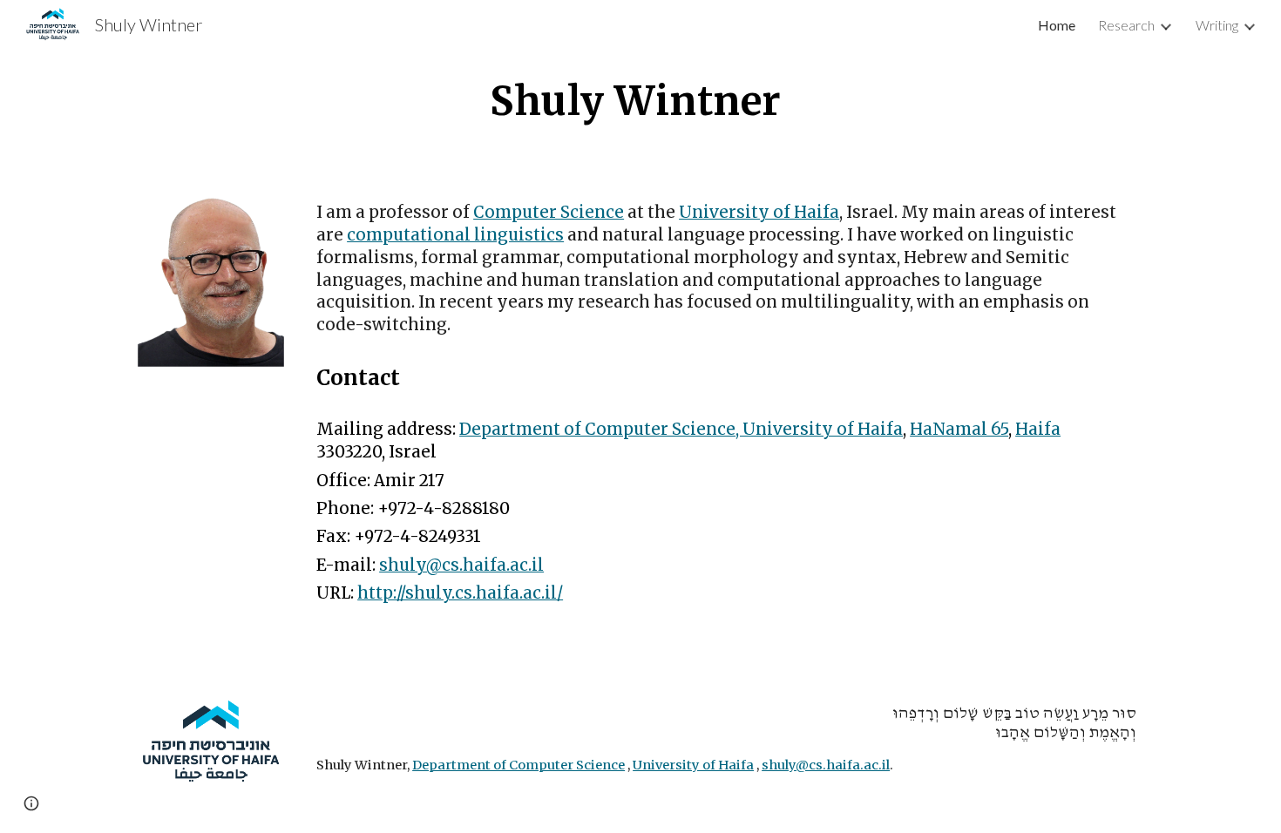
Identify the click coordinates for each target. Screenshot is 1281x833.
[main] (640, 101)
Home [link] (1056, 25)
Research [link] (1126, 25)
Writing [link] (1217, 25)
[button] (31, 803)
